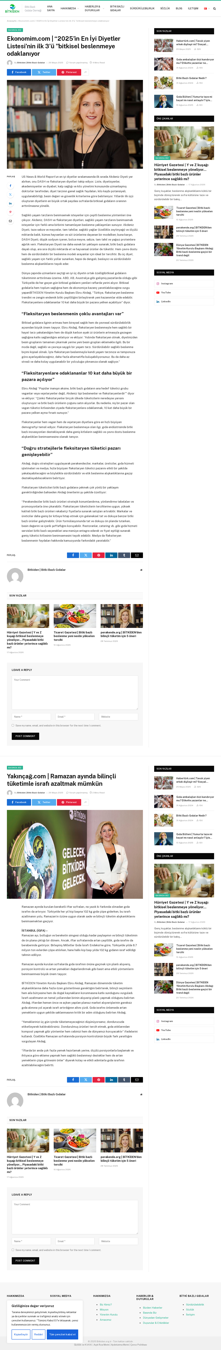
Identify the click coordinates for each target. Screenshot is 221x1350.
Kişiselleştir (21, 1334)
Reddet (38, 1334)
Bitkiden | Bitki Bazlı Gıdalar (31, 62)
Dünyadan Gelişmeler (156, 1317)
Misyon (104, 1309)
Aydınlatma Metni (120, 1344)
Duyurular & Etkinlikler (156, 1322)
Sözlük (165, 8)
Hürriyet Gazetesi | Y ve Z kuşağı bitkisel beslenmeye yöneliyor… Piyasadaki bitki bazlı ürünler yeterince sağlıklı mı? (27, 640)
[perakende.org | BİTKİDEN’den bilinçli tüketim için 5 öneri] (122, 616)
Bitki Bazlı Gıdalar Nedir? (191, 78)
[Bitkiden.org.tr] (23, 8)
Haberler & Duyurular (92, 8)
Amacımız (105, 1319)
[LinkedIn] (10, 203)
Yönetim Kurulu (109, 1314)
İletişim (193, 8)
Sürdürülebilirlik (142, 8)
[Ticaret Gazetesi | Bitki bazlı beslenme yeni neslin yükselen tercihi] (75, 616)
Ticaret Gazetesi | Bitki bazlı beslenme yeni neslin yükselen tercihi (74, 636)
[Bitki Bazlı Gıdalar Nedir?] (163, 82)
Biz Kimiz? (106, 1304)
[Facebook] (10, 185)
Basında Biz (15, 30)
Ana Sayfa (51, 8)
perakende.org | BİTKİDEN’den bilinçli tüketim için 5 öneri (121, 634)
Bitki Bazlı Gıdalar (117, 8)
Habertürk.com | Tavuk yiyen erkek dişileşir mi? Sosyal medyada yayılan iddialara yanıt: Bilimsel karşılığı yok (193, 43)
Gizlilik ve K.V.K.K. (83, 1344)
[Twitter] (10, 194)
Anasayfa (11, 21)
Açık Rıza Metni (101, 1344)
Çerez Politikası (139, 1344)
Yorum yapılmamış (78, 62)
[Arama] (214, 8)
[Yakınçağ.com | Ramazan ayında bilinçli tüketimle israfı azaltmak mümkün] (75, 854)
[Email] (10, 220)
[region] (45, 1321)
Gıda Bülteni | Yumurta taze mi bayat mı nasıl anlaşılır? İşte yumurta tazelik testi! (194, 98)
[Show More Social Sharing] (85, 72)
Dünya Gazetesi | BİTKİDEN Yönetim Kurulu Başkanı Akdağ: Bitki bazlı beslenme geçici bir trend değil (195, 250)
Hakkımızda (68, 8)
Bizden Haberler (152, 1307)
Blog (179, 8)
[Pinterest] (10, 212)
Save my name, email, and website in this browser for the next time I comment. (58, 725)
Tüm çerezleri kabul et (62, 1334)
